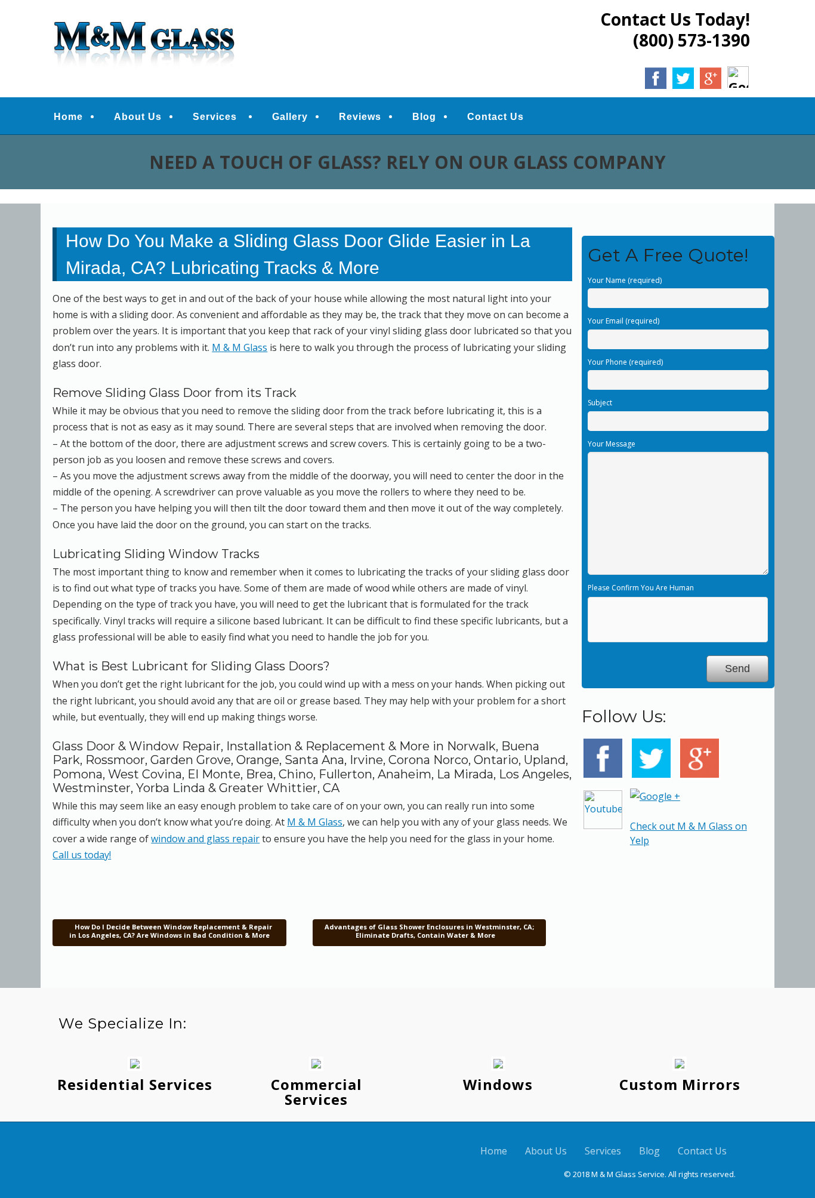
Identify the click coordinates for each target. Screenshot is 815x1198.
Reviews (360, 117)
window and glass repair (205, 838)
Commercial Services (316, 1091)
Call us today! (82, 854)
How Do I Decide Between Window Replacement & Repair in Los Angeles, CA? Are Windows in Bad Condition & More (170, 931)
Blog (424, 117)
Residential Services (134, 1084)
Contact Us (495, 117)
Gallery (290, 117)
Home (68, 117)
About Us (138, 117)
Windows (498, 1084)
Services (215, 117)
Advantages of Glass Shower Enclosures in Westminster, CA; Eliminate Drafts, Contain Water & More (429, 931)
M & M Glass (239, 347)
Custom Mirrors (679, 1084)
